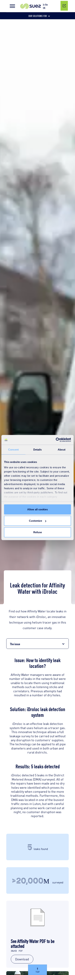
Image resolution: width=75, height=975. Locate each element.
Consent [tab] (13, 449)
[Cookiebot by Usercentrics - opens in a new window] (55, 440)
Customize (35, 520)
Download (22, 959)
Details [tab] (37, 449)
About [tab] (61, 449)
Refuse (37, 532)
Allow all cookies (37, 509)
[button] (12, 6)
